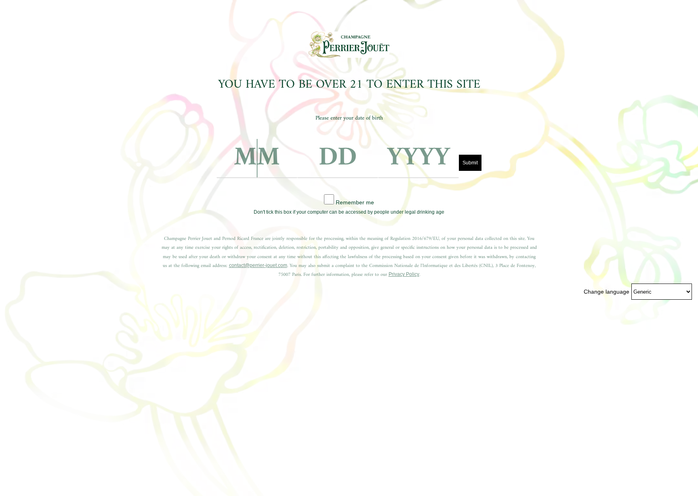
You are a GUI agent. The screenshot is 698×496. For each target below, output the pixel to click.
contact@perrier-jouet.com (258, 265)
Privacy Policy (404, 274)
